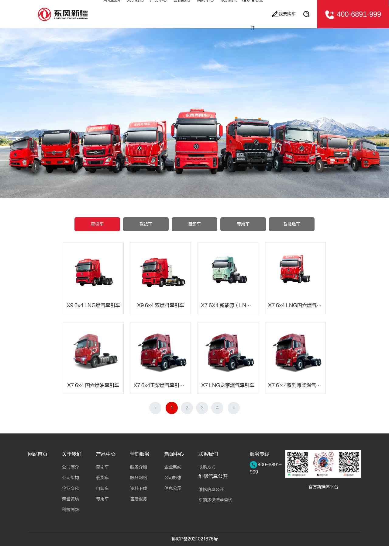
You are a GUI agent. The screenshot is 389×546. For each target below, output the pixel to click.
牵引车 (97, 224)
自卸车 (194, 224)
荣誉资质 (70, 499)
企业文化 (70, 488)
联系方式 (206, 467)
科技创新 (70, 509)
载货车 (145, 224)
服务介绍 (138, 467)
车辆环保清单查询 (215, 500)
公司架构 (70, 477)
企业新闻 (172, 467)
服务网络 (138, 477)
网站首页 (37, 454)
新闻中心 (174, 454)
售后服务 (138, 499)
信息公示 (172, 488)
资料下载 (138, 488)
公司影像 (172, 477)
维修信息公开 (213, 476)
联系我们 (208, 454)
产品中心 (105, 454)
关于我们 (71, 454)
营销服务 (140, 454)
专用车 (243, 224)
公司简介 (70, 467)
